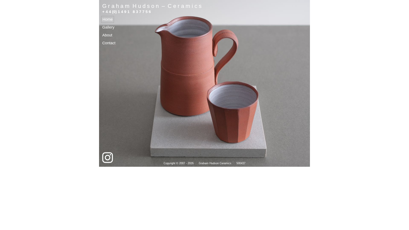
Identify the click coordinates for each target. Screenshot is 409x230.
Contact (108, 43)
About (107, 35)
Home (107, 19)
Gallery (108, 27)
